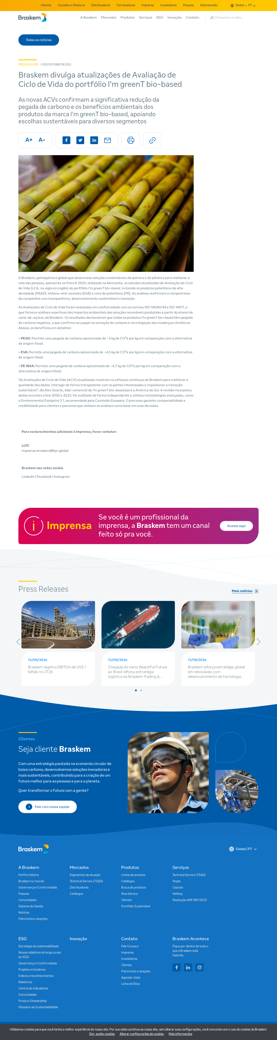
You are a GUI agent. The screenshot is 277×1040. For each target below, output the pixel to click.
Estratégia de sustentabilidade (38, 946)
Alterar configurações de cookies (142, 1034)
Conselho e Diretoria (71, 5)
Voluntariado (208, 5)
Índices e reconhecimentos (36, 976)
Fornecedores (126, 5)
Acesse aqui (236, 526)
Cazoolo (177, 887)
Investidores (168, 5)
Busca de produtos (133, 887)
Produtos (128, 17)
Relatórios (25, 982)
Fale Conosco (130, 946)
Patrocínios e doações (32, 919)
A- (42, 140)
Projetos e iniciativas (31, 969)
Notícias (23, 912)
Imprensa (148, 5)
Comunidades (27, 900)
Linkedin (28, 476)
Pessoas (188, 5)
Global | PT (244, 849)
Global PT (243, 5)
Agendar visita (130, 977)
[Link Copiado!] (152, 140)
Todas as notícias (39, 40)
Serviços (145, 17)
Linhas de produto (133, 875)
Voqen (176, 881)
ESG (159, 17)
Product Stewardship (32, 1001)
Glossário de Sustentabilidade (38, 1007)
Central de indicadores (33, 988)
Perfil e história (28, 875)
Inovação (174, 17)
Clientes (46, 5)
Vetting (177, 893)
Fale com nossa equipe (52, 807)
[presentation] (18, 642)
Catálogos (76, 893)
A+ (28, 140)
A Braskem (88, 17)
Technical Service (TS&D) (86, 881)
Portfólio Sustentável (135, 906)
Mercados (108, 17)
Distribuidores (100, 5)
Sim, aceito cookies (102, 1034)
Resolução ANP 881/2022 (189, 900)
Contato (192, 17)
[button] (136, 690)
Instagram (62, 476)
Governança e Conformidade (37, 887)
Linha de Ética (130, 984)
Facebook (44, 476)
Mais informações (180, 1034)
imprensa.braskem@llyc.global (45, 450)
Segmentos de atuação (85, 875)
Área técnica (129, 893)
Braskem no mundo (31, 881)
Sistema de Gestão (30, 906)
